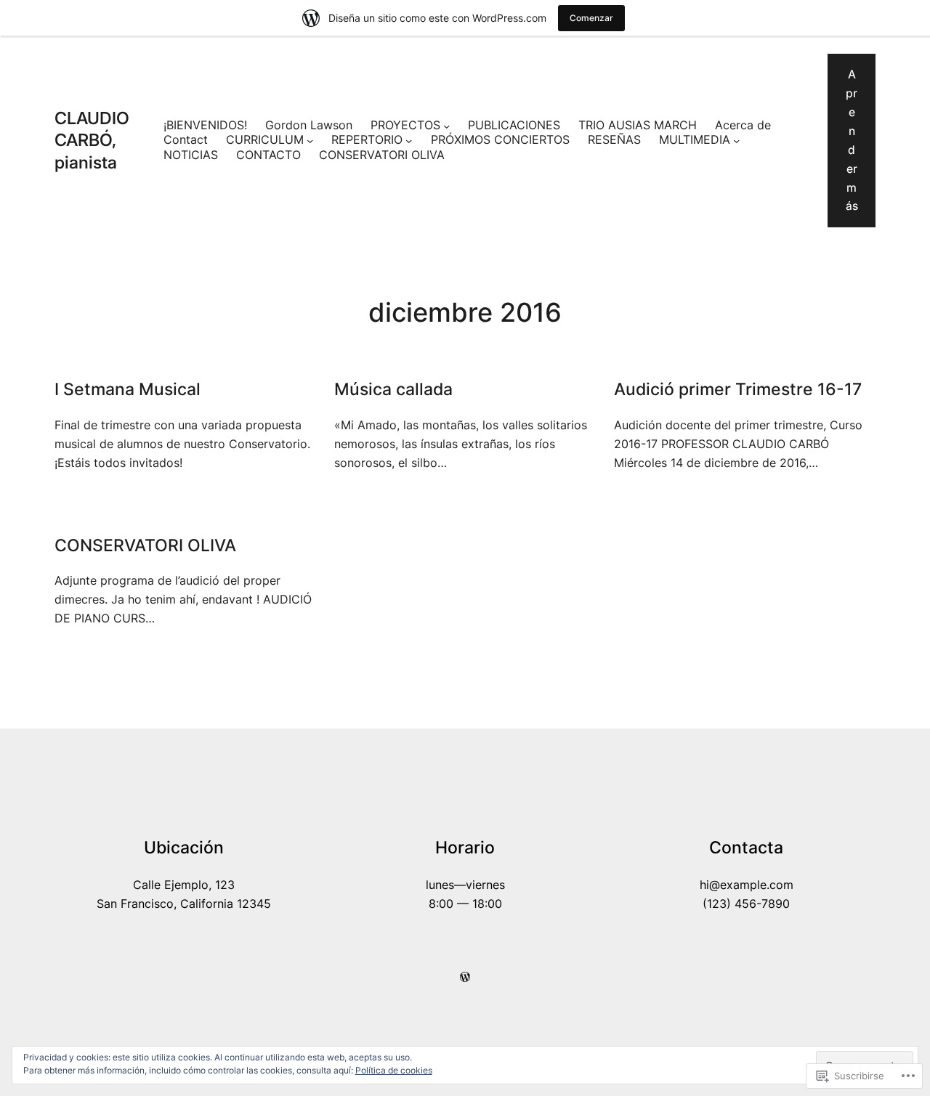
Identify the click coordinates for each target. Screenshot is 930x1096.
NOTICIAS (190, 155)
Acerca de (743, 125)
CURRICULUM (265, 140)
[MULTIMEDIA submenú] (736, 140)
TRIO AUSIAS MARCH (637, 125)
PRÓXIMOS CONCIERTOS (500, 140)
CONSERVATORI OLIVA (382, 155)
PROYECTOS (405, 125)
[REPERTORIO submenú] (408, 140)
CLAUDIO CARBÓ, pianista (91, 140)
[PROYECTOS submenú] (446, 126)
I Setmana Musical (127, 389)
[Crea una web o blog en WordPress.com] (465, 977)
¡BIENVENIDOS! (205, 125)
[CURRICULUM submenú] (310, 140)
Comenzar (591, 17)
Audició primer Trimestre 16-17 (738, 389)
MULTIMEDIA (694, 140)
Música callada (393, 389)
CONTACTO (268, 155)
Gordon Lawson (308, 125)
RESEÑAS (614, 140)
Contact (185, 140)
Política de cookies (393, 1070)
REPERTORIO (367, 140)
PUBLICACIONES (514, 125)
